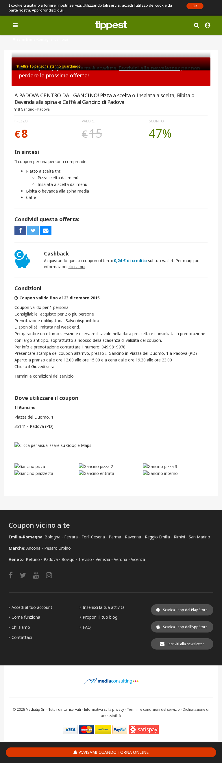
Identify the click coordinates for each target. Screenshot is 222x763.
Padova (51, 559)
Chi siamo (21, 627)
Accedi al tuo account (32, 607)
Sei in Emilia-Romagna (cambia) (42, 39)
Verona (120, 559)
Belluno (33, 559)
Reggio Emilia (157, 537)
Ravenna (133, 537)
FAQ (87, 627)
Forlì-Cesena (93, 537)
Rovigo (68, 559)
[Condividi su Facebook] (20, 230)
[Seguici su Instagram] (52, 575)
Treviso (85, 559)
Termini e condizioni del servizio (44, 376)
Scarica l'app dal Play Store (185, 609)
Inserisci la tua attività (104, 607)
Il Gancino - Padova (34, 109)
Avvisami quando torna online (114, 752)
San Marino (199, 537)
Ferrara (71, 537)
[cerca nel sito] (196, 25)
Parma (115, 537)
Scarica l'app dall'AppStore (185, 626)
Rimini (179, 537)
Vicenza (138, 559)
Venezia (103, 559)
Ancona (33, 548)
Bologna (52, 537)
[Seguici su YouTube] (39, 575)
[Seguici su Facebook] (13, 575)
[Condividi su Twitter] (33, 230)
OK (195, 5)
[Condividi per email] (45, 230)
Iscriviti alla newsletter (185, 643)
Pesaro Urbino (57, 548)
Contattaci (22, 637)
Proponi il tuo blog (100, 617)
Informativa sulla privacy (104, 709)
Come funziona (26, 617)
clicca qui (77, 266)
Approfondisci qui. (48, 10)
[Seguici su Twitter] (26, 575)
